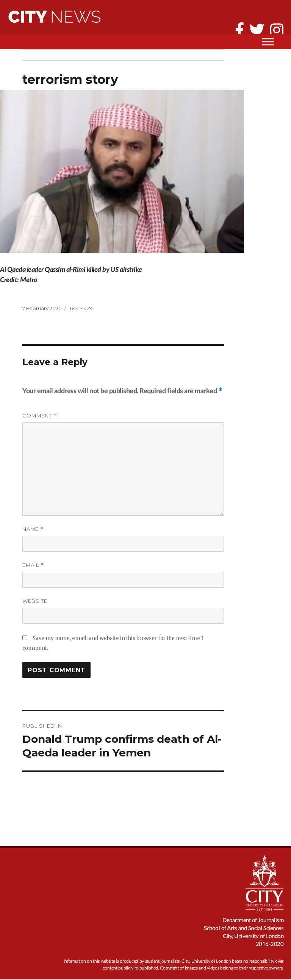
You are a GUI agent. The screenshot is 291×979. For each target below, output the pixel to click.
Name (33, 529)
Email (33, 565)
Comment (39, 416)
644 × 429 (81, 308)
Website (34, 601)
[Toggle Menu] (268, 41)
